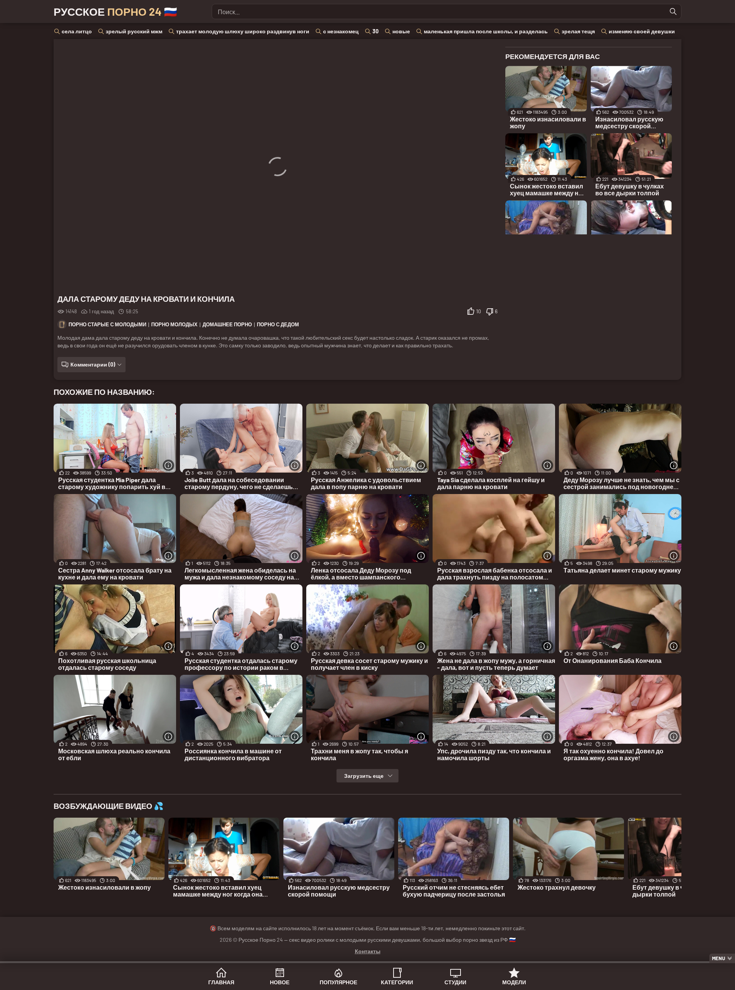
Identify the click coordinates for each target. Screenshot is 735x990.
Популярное (338, 982)
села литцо (77, 31)
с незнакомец (341, 31)
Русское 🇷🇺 (115, 11)
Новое (279, 982)
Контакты (368, 951)
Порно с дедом (278, 324)
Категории (397, 982)
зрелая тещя (578, 31)
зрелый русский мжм (134, 31)
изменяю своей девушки (642, 31)
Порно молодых (174, 324)
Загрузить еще (364, 775)
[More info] (168, 465)
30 (375, 31)
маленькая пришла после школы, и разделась (486, 31)
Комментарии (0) (92, 364)
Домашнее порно (227, 324)
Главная (221, 982)
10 (478, 311)
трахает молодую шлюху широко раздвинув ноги (242, 31)
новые (401, 31)
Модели (514, 982)
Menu (718, 958)
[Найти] (673, 11)
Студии (455, 982)
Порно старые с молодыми (107, 324)
